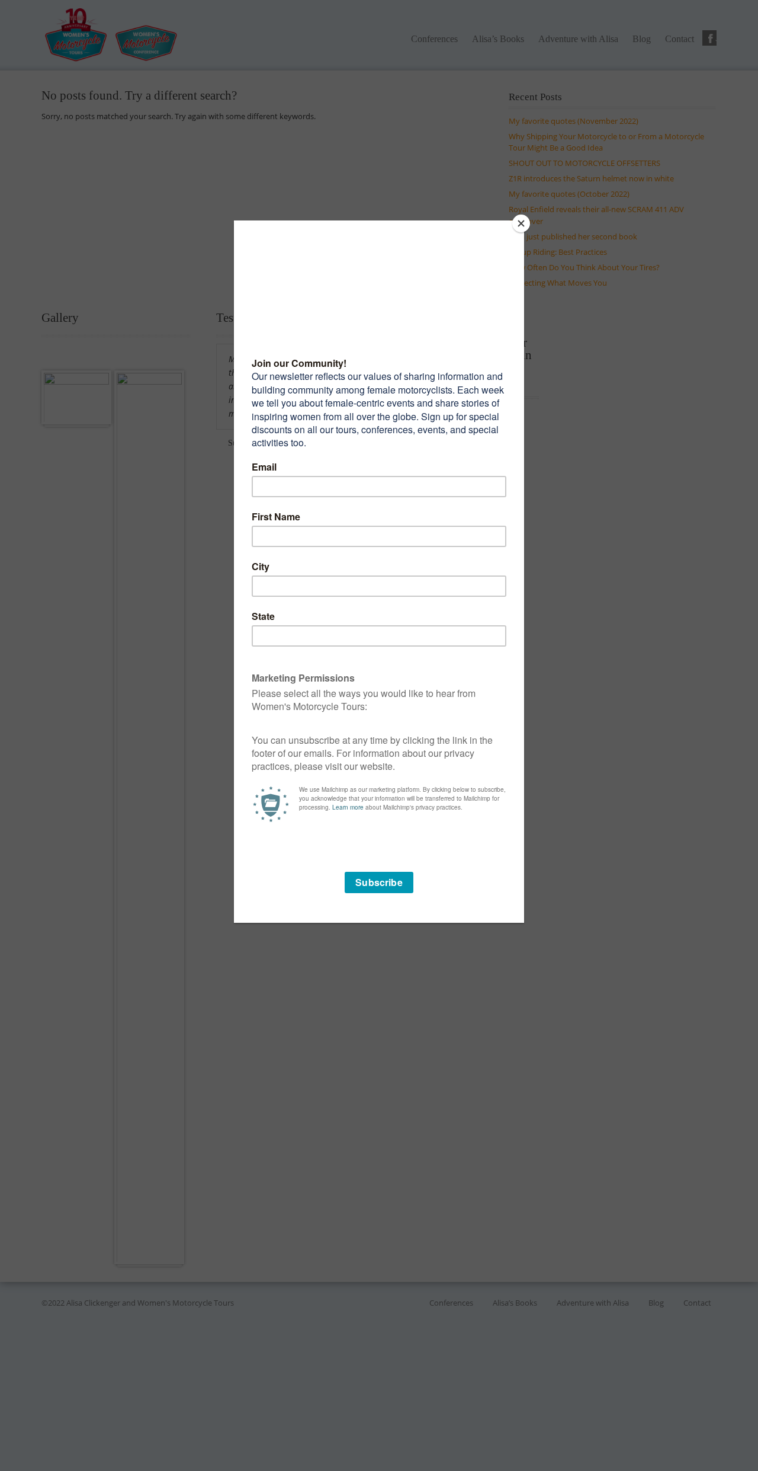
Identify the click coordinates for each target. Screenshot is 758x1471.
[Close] (521, 223)
